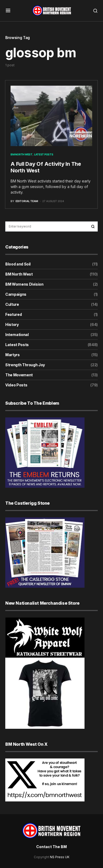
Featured (13, 314)
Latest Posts (43, 154)
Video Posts (16, 385)
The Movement (19, 375)
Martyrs (12, 354)
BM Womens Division (24, 284)
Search (92, 226)
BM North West (21, 154)
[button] (8, 10)
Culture (12, 304)
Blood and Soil (18, 264)
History (12, 324)
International (17, 334)
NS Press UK (59, 857)
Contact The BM (51, 846)
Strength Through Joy (25, 365)
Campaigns (15, 294)
